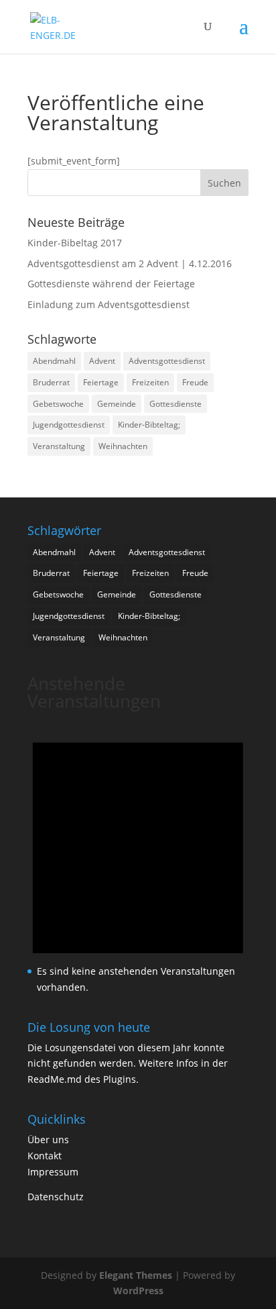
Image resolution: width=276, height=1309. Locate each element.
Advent (102, 361)
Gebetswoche (58, 403)
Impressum (52, 1171)
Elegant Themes (135, 1275)
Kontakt (44, 1155)
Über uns (48, 1139)
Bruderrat (51, 382)
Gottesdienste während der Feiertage (111, 283)
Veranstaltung (59, 446)
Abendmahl (54, 361)
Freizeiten (150, 382)
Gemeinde (116, 403)
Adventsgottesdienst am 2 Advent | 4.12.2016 (129, 263)
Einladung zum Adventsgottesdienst (108, 304)
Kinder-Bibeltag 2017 (74, 242)
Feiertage (101, 382)
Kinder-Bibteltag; (149, 424)
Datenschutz (55, 1196)
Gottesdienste (175, 403)
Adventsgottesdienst (167, 361)
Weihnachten (122, 446)
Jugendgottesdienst (69, 424)
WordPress (138, 1290)
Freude (195, 382)
